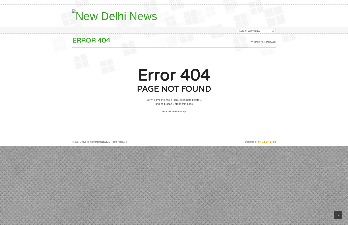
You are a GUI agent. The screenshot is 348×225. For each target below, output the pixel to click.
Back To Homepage (265, 42)
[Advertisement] (228, 15)
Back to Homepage (176, 111)
